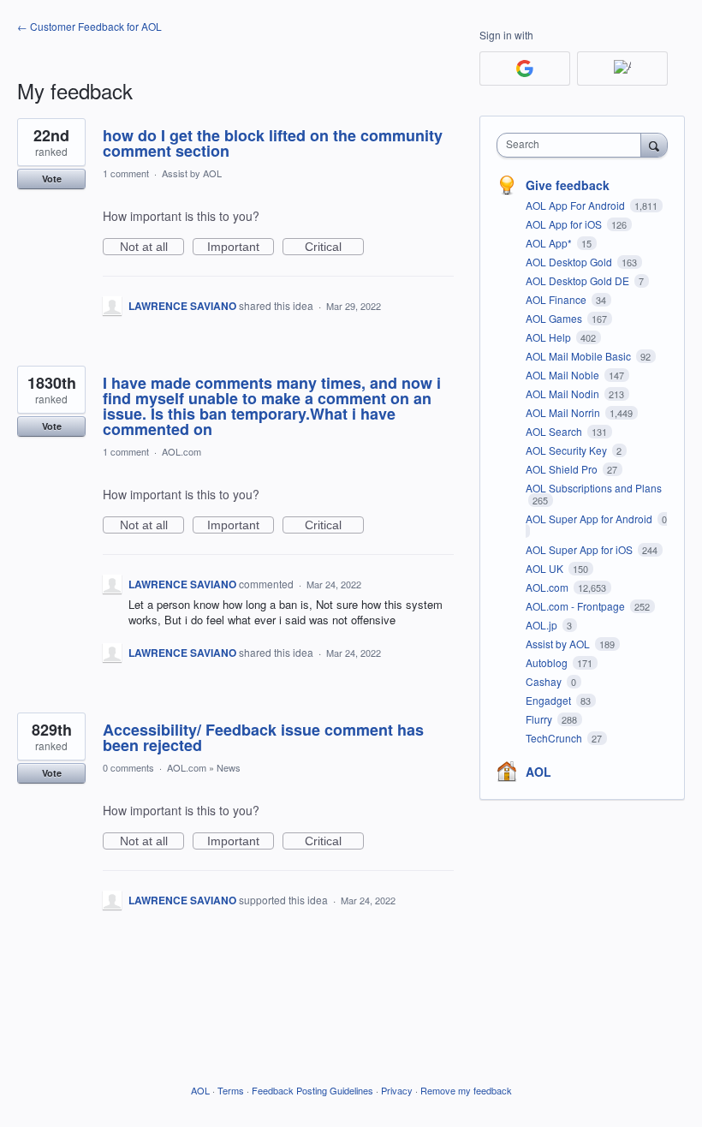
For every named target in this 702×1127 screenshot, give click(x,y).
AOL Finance (557, 299)
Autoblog (548, 662)
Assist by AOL (192, 173)
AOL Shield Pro (563, 469)
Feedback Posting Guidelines (312, 1090)
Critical (334, 247)
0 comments (128, 767)
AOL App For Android (577, 205)
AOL (538, 771)
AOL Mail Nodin (564, 393)
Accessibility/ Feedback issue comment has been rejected (263, 737)
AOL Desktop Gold (570, 261)
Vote (52, 178)
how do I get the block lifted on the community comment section (273, 143)
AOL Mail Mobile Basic (580, 356)
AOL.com (181, 451)
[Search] (654, 145)
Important (240, 247)
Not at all (152, 247)
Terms (230, 1090)
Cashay (545, 681)
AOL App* (550, 243)
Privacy (397, 1090)
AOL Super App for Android (590, 518)
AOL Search (555, 431)
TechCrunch (555, 737)
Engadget (550, 700)
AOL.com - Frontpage (577, 606)
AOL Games (555, 318)
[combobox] (572, 145)
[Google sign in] (524, 68)
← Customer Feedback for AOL (89, 26)
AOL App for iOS (565, 224)
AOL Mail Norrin (564, 412)
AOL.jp (543, 624)
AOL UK (546, 568)
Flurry (540, 719)
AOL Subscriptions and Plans (594, 487)
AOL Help (550, 337)
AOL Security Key (568, 450)
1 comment (126, 173)
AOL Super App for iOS (580, 549)
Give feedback (568, 185)
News (229, 767)
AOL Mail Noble (564, 374)
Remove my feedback (466, 1090)
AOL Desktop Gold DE (579, 280)
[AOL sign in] (622, 68)
